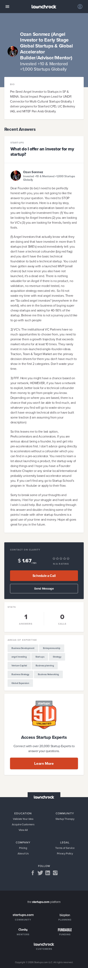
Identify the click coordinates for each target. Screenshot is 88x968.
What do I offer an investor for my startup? (42, 151)
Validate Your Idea (23, 819)
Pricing (23, 848)
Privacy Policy (65, 853)
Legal (65, 842)
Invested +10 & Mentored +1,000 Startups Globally (49, 178)
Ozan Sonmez (33, 172)
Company (23, 842)
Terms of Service (64, 848)
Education (23, 813)
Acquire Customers (23, 824)
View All (23, 830)
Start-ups (17, 143)
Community (65, 813)
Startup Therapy (64, 819)
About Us (23, 853)
